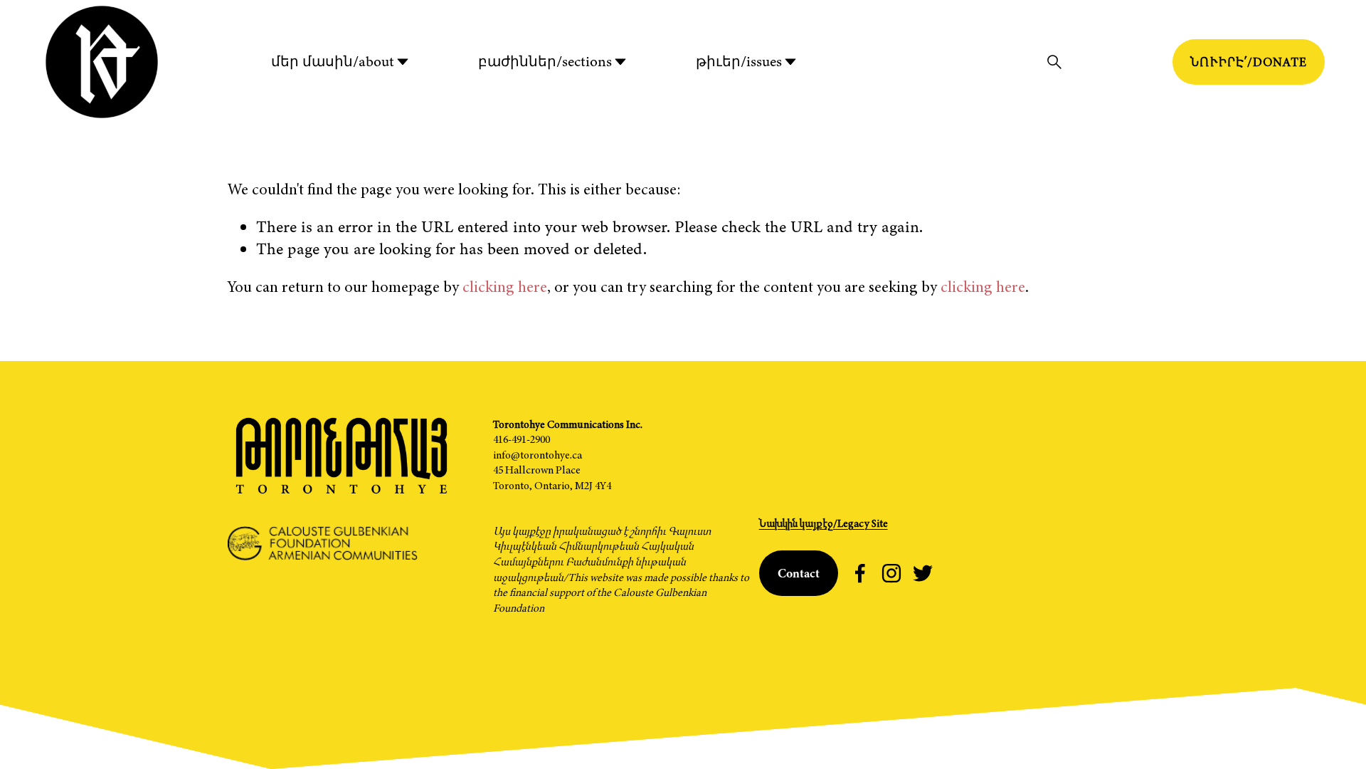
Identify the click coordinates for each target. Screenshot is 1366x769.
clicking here (504, 287)
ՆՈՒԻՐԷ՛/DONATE (1248, 61)
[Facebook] (860, 573)
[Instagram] (891, 573)
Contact (799, 573)
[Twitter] (923, 573)
